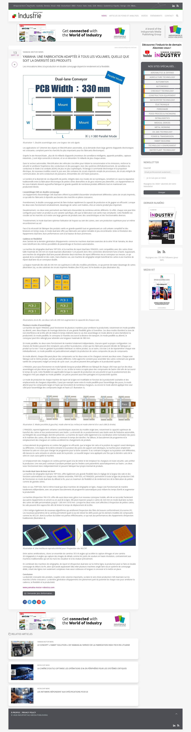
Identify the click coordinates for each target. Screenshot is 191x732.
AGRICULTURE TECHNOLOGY (162, 77)
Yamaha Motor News (33, 52)
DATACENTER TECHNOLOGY (162, 100)
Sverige (123, 6)
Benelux (47, 6)
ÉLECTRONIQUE (162, 104)
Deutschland (65, 6)
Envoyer (161, 192)
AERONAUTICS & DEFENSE (162, 72)
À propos (15, 712)
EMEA (74, 6)
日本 (94, 6)
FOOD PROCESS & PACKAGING (162, 113)
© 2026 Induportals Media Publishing (29, 715)
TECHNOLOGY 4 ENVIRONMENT (162, 145)
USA (128, 6)
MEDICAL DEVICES (162, 122)
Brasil (53, 6)
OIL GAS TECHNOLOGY (162, 132)
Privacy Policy (29, 712)
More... (133, 6)
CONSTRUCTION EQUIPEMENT (162, 95)
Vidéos (144, 15)
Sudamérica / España (111, 6)
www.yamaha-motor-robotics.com (38, 587)
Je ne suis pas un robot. (156, 178)
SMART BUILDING (162, 141)
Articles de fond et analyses (124, 15)
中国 (58, 6)
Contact (169, 15)
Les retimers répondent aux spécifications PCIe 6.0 (62, 692)
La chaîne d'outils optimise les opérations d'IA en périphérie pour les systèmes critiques (82, 668)
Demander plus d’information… (39, 593)
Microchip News (43, 665)
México (100, 6)
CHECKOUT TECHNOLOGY (162, 91)
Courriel (147, 168)
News (104, 15)
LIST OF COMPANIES (20, 717)
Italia (85, 6)
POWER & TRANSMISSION (162, 136)
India (90, 6)
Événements (156, 15)
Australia (39, 6)
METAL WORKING (162, 127)
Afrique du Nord (19, 6)
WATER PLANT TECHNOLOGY (162, 150)
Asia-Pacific (31, 6)
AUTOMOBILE (162, 86)
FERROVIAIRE (162, 109)
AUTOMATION (162, 81)
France (79, 6)
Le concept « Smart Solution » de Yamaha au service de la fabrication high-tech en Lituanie (83, 645)
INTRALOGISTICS (162, 118)
